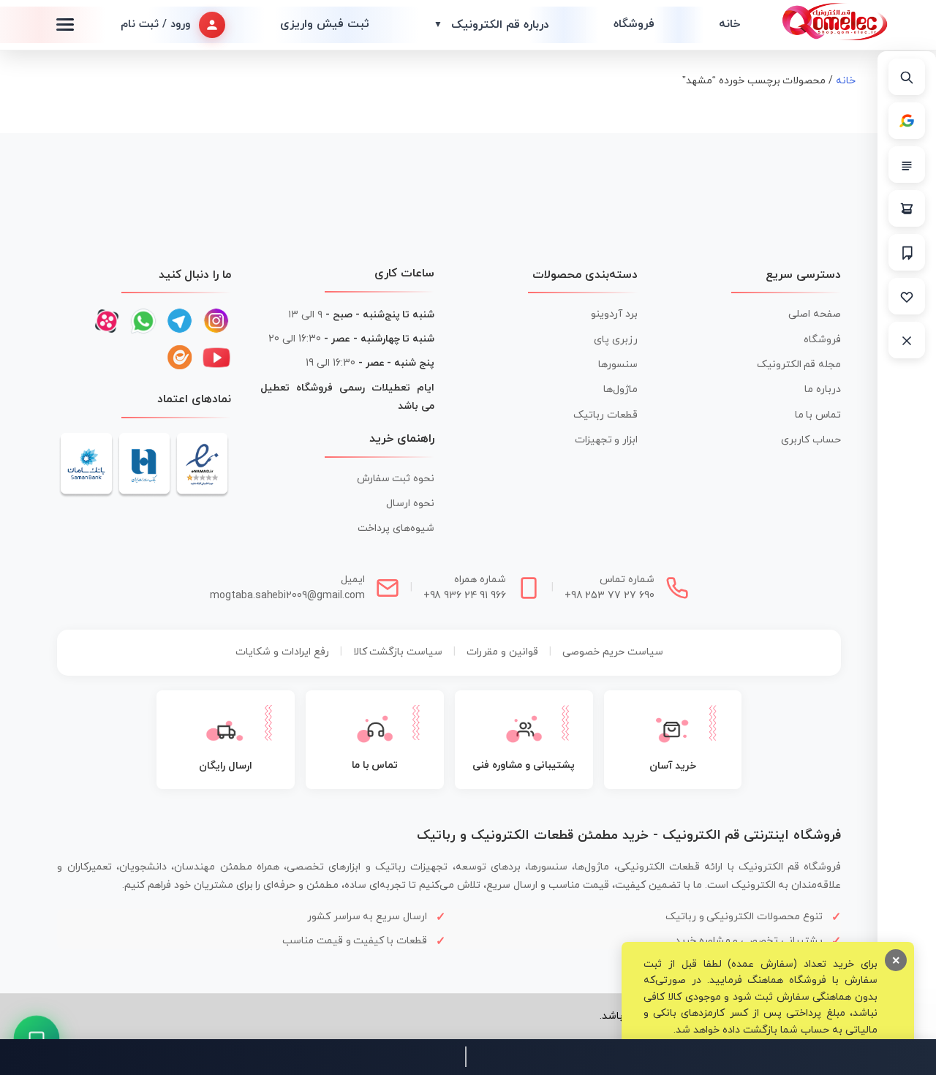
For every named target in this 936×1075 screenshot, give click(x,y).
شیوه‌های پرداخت (396, 528)
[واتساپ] (143, 321)
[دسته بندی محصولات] (906, 164)
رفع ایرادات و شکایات (282, 652)
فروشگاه (634, 24)
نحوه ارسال (410, 503)
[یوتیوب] (216, 357)
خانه (729, 24)
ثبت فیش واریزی (324, 24)
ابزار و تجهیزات (606, 440)
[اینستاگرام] (216, 321)
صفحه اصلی (814, 314)
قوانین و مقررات (502, 652)
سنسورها (618, 364)
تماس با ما (818, 415)
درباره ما (822, 389)
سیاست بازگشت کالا (398, 652)
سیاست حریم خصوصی (612, 652)
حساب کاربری (811, 440)
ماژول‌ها (620, 389)
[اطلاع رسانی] (906, 252)
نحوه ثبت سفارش (396, 479)
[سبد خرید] (906, 208)
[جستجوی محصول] (906, 77)
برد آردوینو (614, 314)
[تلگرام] (180, 321)
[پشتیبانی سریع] (37, 1039)
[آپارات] (106, 321)
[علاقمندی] (906, 296)
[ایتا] (180, 357)
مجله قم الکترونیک (799, 364)
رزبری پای (616, 340)
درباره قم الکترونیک (491, 25)
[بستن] (906, 340)
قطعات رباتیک (605, 415)
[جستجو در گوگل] (906, 120)
